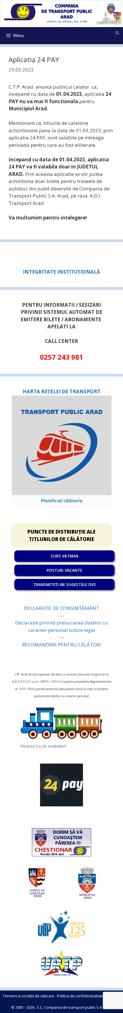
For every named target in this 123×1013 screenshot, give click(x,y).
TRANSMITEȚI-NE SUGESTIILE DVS (64, 584)
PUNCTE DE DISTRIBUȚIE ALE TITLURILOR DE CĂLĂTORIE (61, 535)
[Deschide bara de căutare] (117, 33)
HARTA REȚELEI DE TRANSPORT (61, 391)
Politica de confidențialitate (80, 995)
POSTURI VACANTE (64, 570)
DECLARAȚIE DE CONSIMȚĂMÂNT (61, 608)
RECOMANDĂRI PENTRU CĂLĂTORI (61, 644)
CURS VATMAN (64, 556)
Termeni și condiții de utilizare (28, 995)
